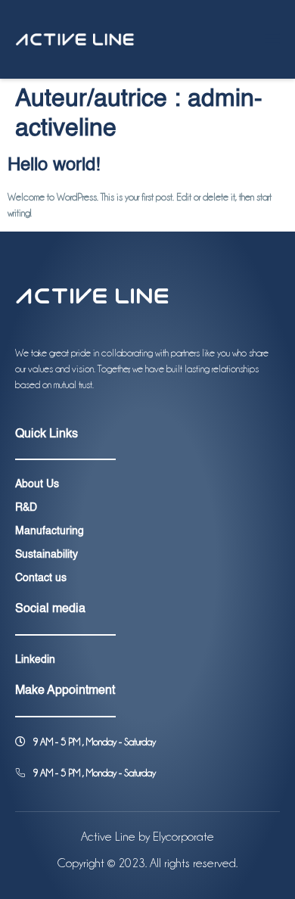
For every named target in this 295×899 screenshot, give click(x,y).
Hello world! (54, 166)
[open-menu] (271, 39)
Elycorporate (183, 836)
